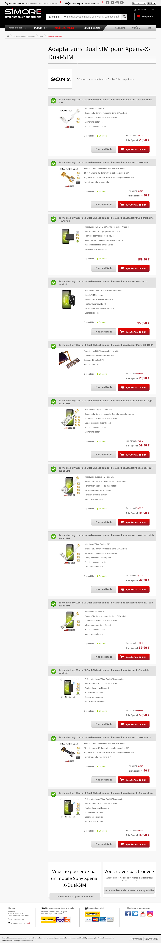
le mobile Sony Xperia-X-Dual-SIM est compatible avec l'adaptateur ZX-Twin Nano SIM (105, 101)
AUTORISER (137, 939)
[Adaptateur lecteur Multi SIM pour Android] (69, 360)
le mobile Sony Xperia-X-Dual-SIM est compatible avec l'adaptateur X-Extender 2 (105, 737)
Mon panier (147, 16)
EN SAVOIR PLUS (151, 939)
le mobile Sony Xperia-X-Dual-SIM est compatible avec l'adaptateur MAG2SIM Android (103, 283)
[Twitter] (112, 2)
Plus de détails (103, 149)
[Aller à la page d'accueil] (8, 36)
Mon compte (141, 9)
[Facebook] (107, 2)
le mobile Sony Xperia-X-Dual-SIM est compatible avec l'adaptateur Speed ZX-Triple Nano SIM (106, 537)
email (28, 923)
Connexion (152, 9)
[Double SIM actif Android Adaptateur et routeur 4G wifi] (69, 299)
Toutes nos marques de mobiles (74, 896)
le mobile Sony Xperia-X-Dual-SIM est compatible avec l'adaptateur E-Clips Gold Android (104, 672)
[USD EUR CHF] (151, 3)
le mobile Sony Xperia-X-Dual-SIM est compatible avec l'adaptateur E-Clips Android (106, 792)
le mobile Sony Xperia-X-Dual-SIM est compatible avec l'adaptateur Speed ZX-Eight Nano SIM (106, 402)
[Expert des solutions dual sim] (23, 13)
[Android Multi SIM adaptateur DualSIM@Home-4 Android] (69, 236)
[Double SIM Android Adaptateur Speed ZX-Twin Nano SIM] (69, 620)
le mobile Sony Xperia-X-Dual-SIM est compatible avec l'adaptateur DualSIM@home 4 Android (106, 219)
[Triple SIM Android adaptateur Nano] (69, 553)
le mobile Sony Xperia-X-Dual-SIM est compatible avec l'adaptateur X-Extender (104, 162)
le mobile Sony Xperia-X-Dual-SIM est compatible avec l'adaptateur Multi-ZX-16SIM (106, 344)
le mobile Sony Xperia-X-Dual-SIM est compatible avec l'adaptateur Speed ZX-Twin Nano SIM (106, 604)
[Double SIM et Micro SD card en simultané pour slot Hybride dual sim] (69, 752)
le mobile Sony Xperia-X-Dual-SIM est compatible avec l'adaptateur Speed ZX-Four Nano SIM (105, 469)
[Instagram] (122, 2)
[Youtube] (117, 2)
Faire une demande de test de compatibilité (129, 890)
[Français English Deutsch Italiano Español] (139, 3)
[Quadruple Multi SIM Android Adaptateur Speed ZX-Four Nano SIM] (69, 486)
